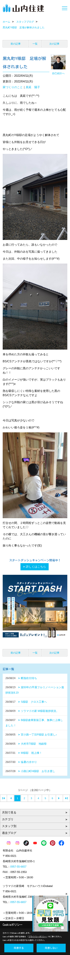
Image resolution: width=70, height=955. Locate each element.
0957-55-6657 (18, 866)
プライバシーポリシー (37, 936)
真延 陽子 (33, 87)
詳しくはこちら (36, 566)
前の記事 (16, 43)
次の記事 (54, 43)
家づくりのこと (13, 87)
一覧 (35, 43)
